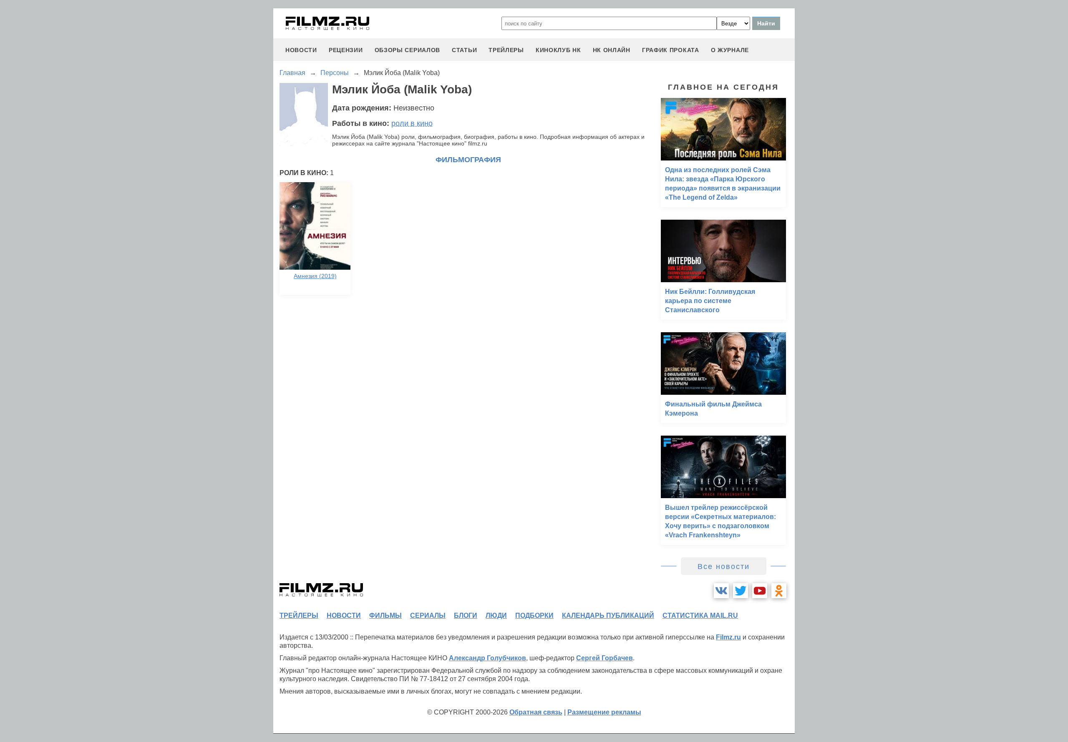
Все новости (724, 566)
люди (496, 615)
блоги (465, 615)
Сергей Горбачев (604, 658)
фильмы (385, 615)
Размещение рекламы (604, 712)
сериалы (428, 615)
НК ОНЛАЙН (611, 50)
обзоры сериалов (408, 50)
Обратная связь (535, 712)
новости (301, 50)
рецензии (346, 50)
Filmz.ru (728, 637)
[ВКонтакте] (721, 590)
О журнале (730, 50)
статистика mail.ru (700, 615)
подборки (534, 615)
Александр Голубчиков (487, 658)
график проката (670, 50)
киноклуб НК (558, 50)
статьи (464, 50)
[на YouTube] (759, 590)
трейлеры (506, 50)
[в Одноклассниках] (778, 590)
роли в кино (412, 123)
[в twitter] (740, 590)
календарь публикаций (608, 615)
